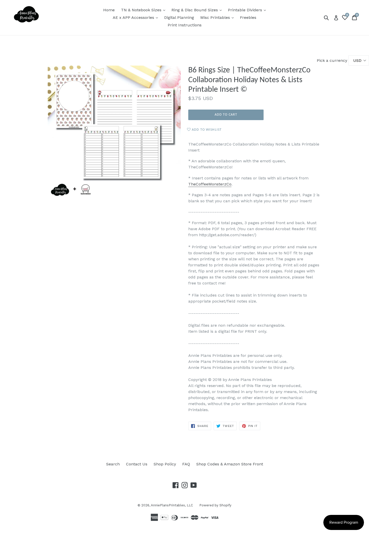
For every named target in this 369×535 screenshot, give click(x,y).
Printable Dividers (248, 9)
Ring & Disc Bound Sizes (197, 9)
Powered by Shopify (215, 505)
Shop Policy (165, 464)
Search (113, 464)
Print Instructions (185, 25)
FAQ (186, 464)
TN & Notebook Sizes (144, 9)
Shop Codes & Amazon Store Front (229, 464)
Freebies (248, 17)
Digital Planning (179, 17)
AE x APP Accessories (136, 17)
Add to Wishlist (206, 130)
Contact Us (136, 464)
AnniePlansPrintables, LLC (172, 505)
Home (109, 10)
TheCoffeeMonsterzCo (209, 184)
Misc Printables (218, 17)
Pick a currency (332, 60)
